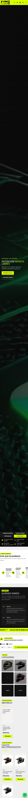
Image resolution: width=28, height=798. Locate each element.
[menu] (26, 2)
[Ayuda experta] (23, 2)
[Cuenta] (17, 2)
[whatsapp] (25, 795)
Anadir (8, 736)
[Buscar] (14, 2)
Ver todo (5, 706)
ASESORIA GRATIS (8, 277)
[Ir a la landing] (6, 2)
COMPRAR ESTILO (7, 273)
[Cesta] (20, 2)
